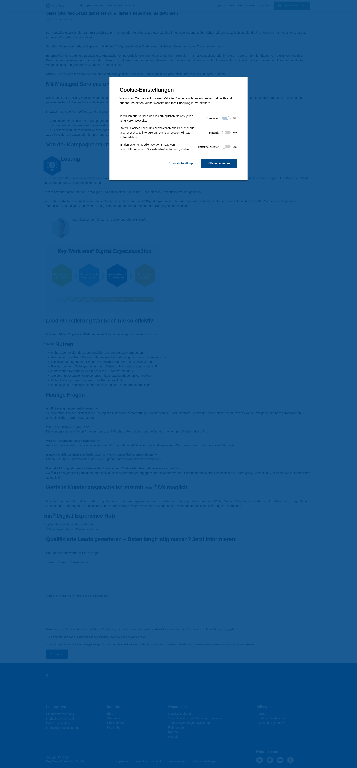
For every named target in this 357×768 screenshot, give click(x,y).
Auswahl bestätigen (182, 163)
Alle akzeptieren (219, 163)
